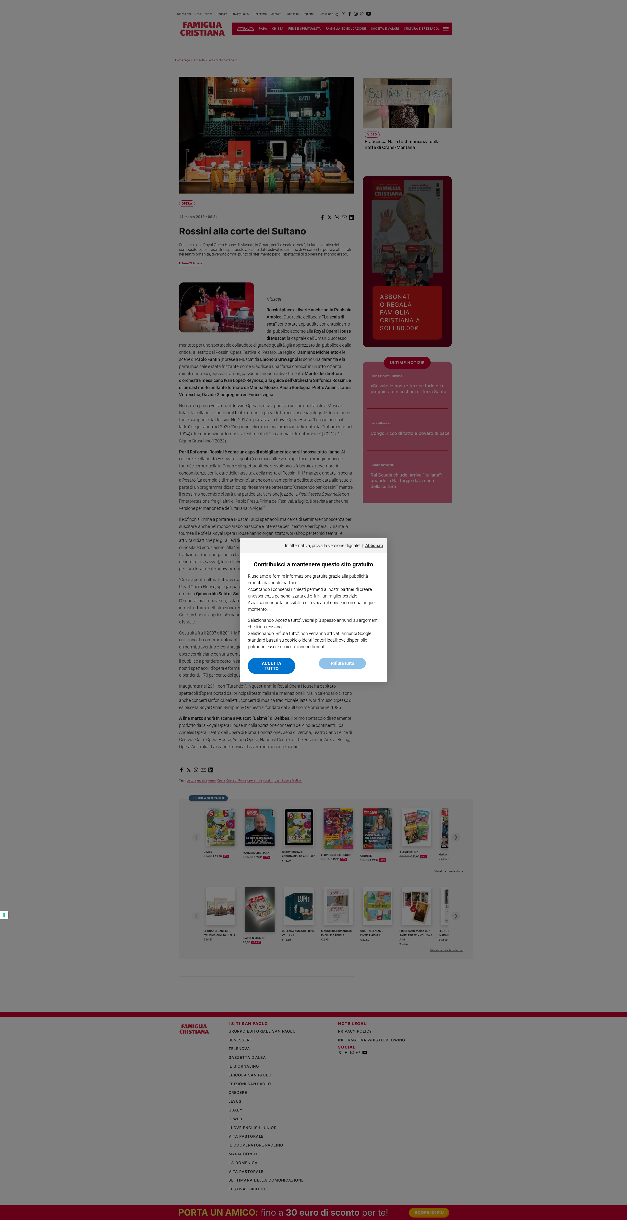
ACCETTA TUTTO (271, 666)
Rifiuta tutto (342, 663)
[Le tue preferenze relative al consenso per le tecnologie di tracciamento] (4, 915)
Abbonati (374, 545)
